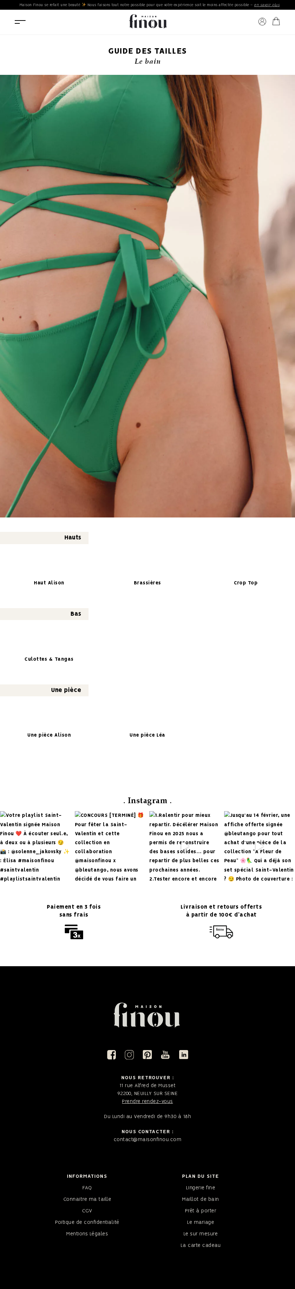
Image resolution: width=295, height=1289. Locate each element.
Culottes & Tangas (49, 659)
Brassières (147, 583)
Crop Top (246, 583)
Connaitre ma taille (87, 1199)
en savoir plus (267, 5)
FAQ (87, 1187)
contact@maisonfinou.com (148, 1139)
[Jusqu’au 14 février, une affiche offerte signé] (259, 846)
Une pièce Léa (147, 735)
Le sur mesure (200, 1233)
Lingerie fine (200, 1187)
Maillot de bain (200, 1199)
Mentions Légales (87, 1233)
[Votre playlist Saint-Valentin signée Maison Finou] (35, 846)
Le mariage (200, 1222)
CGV (87, 1210)
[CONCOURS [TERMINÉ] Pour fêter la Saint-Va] (110, 846)
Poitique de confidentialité (87, 1222)
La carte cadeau (201, 1245)
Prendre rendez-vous (147, 1101)
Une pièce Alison (49, 735)
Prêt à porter (201, 1210)
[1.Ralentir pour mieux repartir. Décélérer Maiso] (184, 846)
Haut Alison (49, 583)
